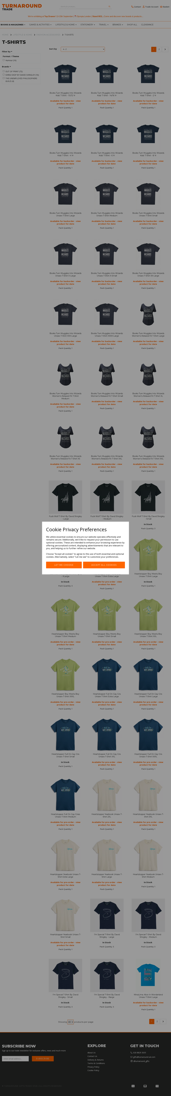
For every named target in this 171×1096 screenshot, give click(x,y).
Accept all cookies (104, 565)
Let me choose (64, 565)
